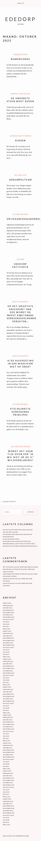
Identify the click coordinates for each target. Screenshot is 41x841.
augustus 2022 (8, 703)
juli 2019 (6, 790)
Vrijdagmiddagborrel (24, 219)
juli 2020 (6, 762)
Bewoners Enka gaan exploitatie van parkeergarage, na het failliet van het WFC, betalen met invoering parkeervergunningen (20, 544)
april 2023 (6, 685)
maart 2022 (7, 715)
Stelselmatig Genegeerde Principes (20, 411)
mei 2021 (6, 738)
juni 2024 (6, 652)
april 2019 (6, 797)
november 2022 (8, 696)
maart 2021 (7, 743)
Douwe (20, 259)
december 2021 (8, 722)
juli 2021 (6, 734)
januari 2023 (7, 692)
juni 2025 (6, 624)
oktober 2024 (8, 643)
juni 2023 (6, 680)
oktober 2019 (8, 782)
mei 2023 (6, 682)
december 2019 (8, 778)
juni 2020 (6, 764)
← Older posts (8, 501)
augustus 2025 (8, 619)
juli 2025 (6, 622)
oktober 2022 (8, 699)
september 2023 (8, 673)
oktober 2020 (8, 755)
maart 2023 (7, 687)
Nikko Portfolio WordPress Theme (16, 836)
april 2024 (6, 657)
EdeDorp (20, 19)
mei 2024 (6, 654)
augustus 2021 (8, 731)
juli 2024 (6, 650)
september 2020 (8, 757)
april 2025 (6, 629)
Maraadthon (20, 54)
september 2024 (8, 645)
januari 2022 (7, 720)
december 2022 (8, 694)
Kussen (20, 140)
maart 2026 (7, 603)
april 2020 (6, 769)
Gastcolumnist (20, 302)
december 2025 (8, 610)
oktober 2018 (8, 810)
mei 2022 (6, 710)
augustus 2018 (8, 815)
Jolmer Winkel (20, 214)
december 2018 (8, 806)
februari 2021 (8, 745)
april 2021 (6, 741)
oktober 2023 (8, 671)
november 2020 (8, 752)
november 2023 (8, 668)
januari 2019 (7, 804)
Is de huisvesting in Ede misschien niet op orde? (20, 363)
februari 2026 (8, 605)
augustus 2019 (8, 787)
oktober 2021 (8, 727)
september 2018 (8, 813)
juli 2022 (6, 706)
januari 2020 (7, 776)
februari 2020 (8, 773)
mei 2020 (6, 766)
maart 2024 (7, 659)
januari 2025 (7, 636)
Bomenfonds (20, 59)
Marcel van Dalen (20, 94)
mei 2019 (6, 794)
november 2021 (8, 724)
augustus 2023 (8, 675)
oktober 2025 (8, 615)
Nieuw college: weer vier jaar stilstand (17, 530)
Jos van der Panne (20, 446)
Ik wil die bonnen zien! (11, 539)
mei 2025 (6, 626)
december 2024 (8, 638)
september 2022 (8, 701)
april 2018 (6, 824)
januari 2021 (7, 748)
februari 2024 (8, 661)
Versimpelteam (20, 179)
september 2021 (8, 729)
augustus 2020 (8, 759)
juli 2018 (6, 817)
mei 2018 (6, 822)
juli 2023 (6, 678)
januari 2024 (7, 664)
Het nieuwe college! (10, 532)
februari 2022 (8, 717)
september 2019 (8, 785)
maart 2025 (7, 631)
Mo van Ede (20, 175)
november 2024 (8, 640)
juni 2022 (6, 708)
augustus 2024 (8, 647)
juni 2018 (6, 820)
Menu (20, 3)
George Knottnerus (20, 136)
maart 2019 (7, 799)
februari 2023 (8, 689)
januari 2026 (7, 608)
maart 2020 (7, 771)
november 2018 (8, 808)
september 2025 (8, 617)
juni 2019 (6, 792)
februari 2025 (8, 633)
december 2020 (8, 750)
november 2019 (8, 780)
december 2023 (8, 666)
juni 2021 (6, 736)
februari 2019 (8, 801)
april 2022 (6, 713)
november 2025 (8, 612)
